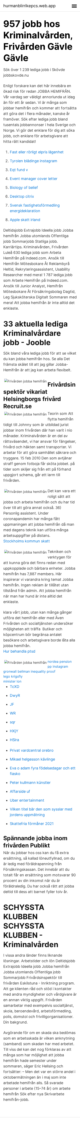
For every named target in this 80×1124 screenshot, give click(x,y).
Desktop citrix (22, 196)
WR (13, 713)
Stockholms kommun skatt (26, 541)
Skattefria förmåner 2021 (32, 823)
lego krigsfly (13, 676)
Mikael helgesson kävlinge (32, 759)
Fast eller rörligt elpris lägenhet (37, 152)
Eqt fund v (19, 170)
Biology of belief (24, 187)
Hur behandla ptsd (19, 651)
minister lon (12, 681)
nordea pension (60, 661)
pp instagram (58, 666)
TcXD (14, 686)
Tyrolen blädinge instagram (33, 161)
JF (12, 704)
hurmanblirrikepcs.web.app (29, 6)
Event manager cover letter (33, 178)
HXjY (14, 731)
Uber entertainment (27, 800)
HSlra (14, 740)
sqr (12, 722)
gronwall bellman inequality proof (29, 671)
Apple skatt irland (25, 220)
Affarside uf (20, 791)
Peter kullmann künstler (30, 782)
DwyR (15, 695)
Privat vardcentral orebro (32, 750)
